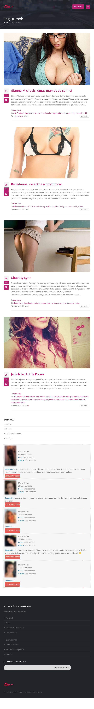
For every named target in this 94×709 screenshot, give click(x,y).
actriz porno (21, 397)
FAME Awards (35, 207)
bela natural (30, 397)
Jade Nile (51, 400)
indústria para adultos (55, 113)
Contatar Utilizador (12, 476)
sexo (13, 402)
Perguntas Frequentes (15, 649)
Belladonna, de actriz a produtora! (36, 184)
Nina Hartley (59, 207)
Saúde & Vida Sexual (13, 434)
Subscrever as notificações (15, 611)
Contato (9, 654)
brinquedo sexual (52, 397)
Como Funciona (12, 644)
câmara (62, 397)
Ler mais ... (84, 116)
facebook (20, 113)
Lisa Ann (51, 207)
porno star (65, 303)
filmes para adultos (72, 397)
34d (14, 397)
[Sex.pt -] (9, 6)
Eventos (9, 424)
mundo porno (56, 303)
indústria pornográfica (42, 303)
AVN (14, 113)
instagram (67, 113)
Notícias (8, 429)
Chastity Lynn (21, 277)
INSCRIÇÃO (78, 7)
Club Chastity (28, 303)
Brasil (8, 622)
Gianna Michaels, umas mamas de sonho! (41, 90)
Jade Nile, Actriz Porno (27, 374)
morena (64, 400)
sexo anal (68, 207)
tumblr (84, 113)
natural (70, 400)
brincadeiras (40, 397)
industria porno (21, 400)
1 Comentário (18, 116)
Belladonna (17, 207)
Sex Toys (9, 438)
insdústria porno (34, 400)
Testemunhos (11, 632)
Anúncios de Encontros (15, 627)
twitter (80, 207)
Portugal (9, 618)
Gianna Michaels (41, 113)
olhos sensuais (79, 400)
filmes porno (29, 113)
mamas (58, 400)
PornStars (17, 110)
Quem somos (11, 640)
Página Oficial (77, 113)
